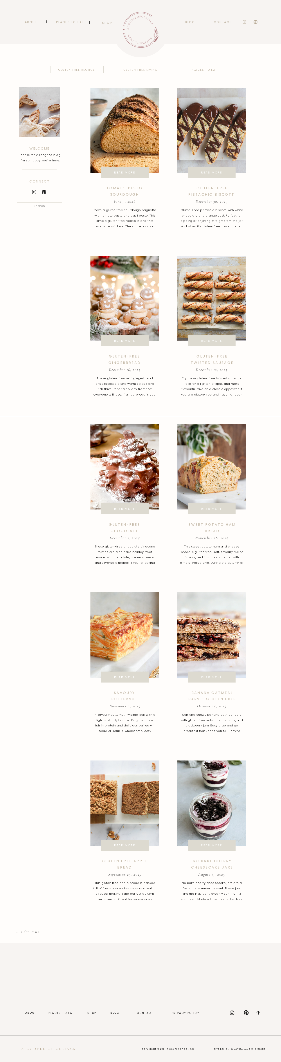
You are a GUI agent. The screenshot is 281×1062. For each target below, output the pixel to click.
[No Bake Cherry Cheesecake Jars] (211, 803)
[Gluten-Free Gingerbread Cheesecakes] (124, 298)
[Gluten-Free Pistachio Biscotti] (211, 130)
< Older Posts (27, 932)
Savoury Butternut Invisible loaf (124, 699)
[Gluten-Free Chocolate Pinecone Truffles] (124, 466)
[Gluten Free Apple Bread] (124, 803)
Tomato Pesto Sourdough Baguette (124, 194)
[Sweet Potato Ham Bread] (211, 466)
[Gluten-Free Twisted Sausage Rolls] (211, 298)
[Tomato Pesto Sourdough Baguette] (124, 130)
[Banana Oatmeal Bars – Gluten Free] (211, 635)
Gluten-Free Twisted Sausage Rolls (212, 363)
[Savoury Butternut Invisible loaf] (124, 635)
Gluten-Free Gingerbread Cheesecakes (124, 363)
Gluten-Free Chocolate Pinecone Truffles (124, 531)
